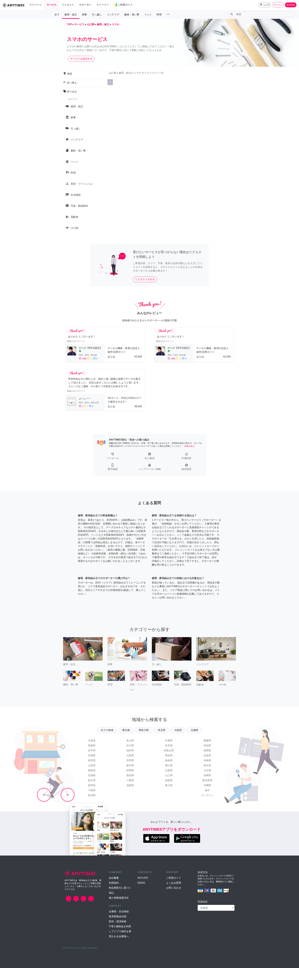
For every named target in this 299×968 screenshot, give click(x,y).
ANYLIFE (143, 878)
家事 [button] (84, 14)
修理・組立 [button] (70, 14)
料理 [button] (159, 14)
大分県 (207, 770)
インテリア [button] (113, 14)
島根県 (169, 760)
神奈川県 (144, 730)
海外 (207, 790)
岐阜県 (130, 765)
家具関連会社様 (117, 916)
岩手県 (91, 750)
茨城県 (91, 775)
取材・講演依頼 (117, 921)
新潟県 (91, 795)
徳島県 (169, 780)
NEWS (141, 883)
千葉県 (91, 790)
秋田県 (91, 760)
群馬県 (91, 785)
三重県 (130, 780)
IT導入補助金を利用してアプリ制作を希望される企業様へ (120, 931)
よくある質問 (173, 883)
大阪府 (178, 730)
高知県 (207, 745)
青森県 (91, 745)
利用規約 (114, 883)
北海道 (91, 740)
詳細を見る (189, 446)
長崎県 (207, 760)
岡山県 (169, 765)
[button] (264, 4)
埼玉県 (161, 730)
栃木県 (91, 780)
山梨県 (130, 755)
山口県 (169, 775)
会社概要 (114, 878)
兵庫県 (169, 740)
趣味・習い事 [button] (131, 14)
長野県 (130, 760)
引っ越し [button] (97, 14)
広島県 (169, 770)
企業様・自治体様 (119, 911)
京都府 (194, 730)
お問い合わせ (173, 887)
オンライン (207, 795)
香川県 (169, 785)
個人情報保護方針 (119, 897)
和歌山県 (169, 750)
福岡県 (207, 750)
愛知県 (130, 775)
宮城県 (91, 755)
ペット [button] (148, 14)
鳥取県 (169, 755)
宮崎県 (207, 775)
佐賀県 (207, 755)
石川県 (130, 745)
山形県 (91, 765)
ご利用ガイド (173, 878)
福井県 (130, 750)
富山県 (130, 740)
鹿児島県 (207, 780)
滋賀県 (130, 785)
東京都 (126, 730)
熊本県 (207, 765)
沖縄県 (207, 785)
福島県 (91, 770)
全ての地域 (107, 730)
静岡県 (130, 770)
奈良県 (169, 745)
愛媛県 (207, 740)
